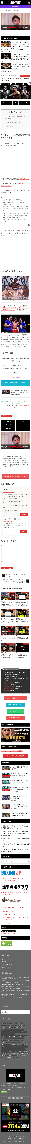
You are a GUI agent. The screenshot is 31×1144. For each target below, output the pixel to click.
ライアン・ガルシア (7, 415)
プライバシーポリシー (12, 1138)
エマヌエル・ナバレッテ (16, 1027)
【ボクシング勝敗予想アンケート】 (15, 698)
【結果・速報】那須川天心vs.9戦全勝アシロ (13, 844)
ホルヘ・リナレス (23, 1044)
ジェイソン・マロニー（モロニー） (9, 1036)
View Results (15, 377)
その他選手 (12, 1023)
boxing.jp (6, 690)
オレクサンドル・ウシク (18, 1029)
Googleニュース (8, 688)
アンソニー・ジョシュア (19, 1025)
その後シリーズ (19, 1023)
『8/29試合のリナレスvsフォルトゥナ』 (12, 308)
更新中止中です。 (16, 6)
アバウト (11, 1136)
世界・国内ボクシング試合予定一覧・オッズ (15, 476)
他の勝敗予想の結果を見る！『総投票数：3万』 (15, 383)
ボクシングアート (15, 1141)
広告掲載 (21, 1138)
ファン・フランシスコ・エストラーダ (10, 1044)
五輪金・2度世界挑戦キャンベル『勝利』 (16, 368)
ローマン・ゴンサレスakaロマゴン (17, 1049)
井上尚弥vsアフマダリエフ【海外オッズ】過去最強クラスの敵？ (19, 789)
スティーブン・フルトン (7, 1038)
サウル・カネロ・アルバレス (8, 1034)
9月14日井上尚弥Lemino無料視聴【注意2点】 (19, 774)
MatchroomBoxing (9, 686)
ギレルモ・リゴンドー (15, 1032)
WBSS (22, 50)
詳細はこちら (11, 1089)
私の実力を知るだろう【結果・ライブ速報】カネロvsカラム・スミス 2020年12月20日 (15, 995)
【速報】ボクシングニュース (15, 704)
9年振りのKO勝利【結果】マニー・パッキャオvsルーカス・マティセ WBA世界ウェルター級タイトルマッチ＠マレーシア (15, 987)
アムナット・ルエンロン (7, 1025)
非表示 (20, 112)
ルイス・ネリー (5, 1049)
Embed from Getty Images (6, 313)
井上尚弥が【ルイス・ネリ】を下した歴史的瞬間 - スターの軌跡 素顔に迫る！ (15, 833)
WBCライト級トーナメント (14, 122)
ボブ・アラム (4, 1046)
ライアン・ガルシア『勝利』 (13, 365)
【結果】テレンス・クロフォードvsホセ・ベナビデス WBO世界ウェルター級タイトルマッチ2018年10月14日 (15, 981)
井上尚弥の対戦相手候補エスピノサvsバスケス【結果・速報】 (19, 807)
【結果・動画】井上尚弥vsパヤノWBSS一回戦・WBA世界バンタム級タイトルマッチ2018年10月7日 (20, 45)
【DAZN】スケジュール (15, 711)
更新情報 (24, 1136)
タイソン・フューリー (18, 1038)
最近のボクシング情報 (6, 1055)
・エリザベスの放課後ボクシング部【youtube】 (15, 908)
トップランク (8, 682)
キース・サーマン (5, 1032)
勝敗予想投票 (10, 126)
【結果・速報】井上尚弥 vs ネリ (10, 831)
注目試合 (4, 1057)
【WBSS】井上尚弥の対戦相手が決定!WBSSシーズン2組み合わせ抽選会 (20, 66)
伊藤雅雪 (14, 1053)
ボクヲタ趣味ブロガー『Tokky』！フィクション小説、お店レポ (15, 893)
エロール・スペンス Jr (18, 59)
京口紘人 (9, 1053)
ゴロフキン (24, 1032)
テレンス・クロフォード (7, 967)
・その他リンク (5, 923)
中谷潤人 (14, 1051)
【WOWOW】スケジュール (15, 718)
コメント (3, 545)
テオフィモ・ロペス (6, 1040)
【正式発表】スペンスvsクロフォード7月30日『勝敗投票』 (20, 55)
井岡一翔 (4, 1053)
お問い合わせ (18, 1136)
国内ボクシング (20, 1053)
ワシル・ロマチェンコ (7, 964)
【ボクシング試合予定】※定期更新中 (12, 751)
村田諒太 (4, 959)
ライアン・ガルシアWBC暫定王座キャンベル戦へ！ (15, 117)
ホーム (6, 1136)
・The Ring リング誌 (7, 911)
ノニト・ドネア (17, 1042)
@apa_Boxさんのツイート (9, 933)
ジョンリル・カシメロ (23, 1036)
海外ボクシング (10, 1057)
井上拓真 (25, 1051)
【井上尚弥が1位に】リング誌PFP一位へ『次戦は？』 (13, 998)
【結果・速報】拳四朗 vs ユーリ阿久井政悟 (18, 814)
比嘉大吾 (24, 1055)
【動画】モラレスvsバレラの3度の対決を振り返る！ (12, 984)
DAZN (5, 684)
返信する (24, 514)
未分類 (14, 1055)
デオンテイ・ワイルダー (7, 1042)
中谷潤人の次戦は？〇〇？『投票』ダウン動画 (14, 838)
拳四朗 (26, 1053)
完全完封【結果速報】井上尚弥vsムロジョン (19, 781)
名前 (2, 561)
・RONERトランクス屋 (8, 914)
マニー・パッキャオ (13, 1046)
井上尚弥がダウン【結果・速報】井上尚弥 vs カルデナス (18, 798)
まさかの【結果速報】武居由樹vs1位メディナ (19, 768)
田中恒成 (17, 1057)
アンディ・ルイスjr (6, 1027)
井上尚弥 (11, 51)
